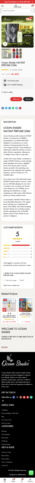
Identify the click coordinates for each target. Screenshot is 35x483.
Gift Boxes (4, 441)
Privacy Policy (5, 459)
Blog (2, 416)
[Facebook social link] (13, 397)
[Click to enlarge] (5, 44)
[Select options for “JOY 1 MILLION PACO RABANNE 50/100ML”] (4, 310)
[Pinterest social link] (27, 397)
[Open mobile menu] (2, 6)
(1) (13, 319)
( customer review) (16, 70)
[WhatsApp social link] (31, 397)
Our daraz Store (6, 420)
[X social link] (17, 397)
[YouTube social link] (24, 397)
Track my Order (6, 452)
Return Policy (5, 455)
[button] (3, 32)
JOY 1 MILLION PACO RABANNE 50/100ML (9, 316)
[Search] (31, 11)
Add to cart (16, 99)
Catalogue (4, 410)
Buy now (28, 99)
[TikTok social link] (2, 400)
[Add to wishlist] (13, 301)
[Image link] (16, 361)
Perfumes (4, 431)
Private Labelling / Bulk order (9, 413)
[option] (16, 45)
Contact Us (4, 465)
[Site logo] (17, 6)
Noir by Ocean (5, 423)
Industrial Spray (5, 444)
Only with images (11, 280)
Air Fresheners (5, 434)
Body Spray (4, 438)
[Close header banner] (32, 2)
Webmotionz (22, 474)
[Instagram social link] (20, 397)
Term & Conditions (6, 462)
